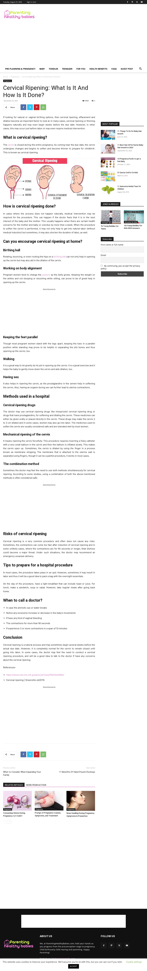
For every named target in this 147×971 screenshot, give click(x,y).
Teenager (67, 68)
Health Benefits (98, 68)
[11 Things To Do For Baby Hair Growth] (108, 135)
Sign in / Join (31, 2)
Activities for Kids (131, 222)
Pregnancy (15, 76)
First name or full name (112, 244)
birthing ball (60, 256)
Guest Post (127, 68)
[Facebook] (127, 2)
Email (103, 255)
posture (46, 274)
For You (80, 68)
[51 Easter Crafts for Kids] (108, 176)
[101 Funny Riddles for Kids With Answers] (134, 216)
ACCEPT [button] (73, 966)
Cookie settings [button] (134, 962)
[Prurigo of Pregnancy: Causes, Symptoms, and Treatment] (49, 800)
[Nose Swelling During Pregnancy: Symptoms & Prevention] (80, 801)
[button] (140, 69)
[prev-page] (5, 822)
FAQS (114, 68)
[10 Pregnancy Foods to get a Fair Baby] (108, 162)
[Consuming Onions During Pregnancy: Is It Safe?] (17, 801)
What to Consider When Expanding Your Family (22, 773)
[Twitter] (137, 2)
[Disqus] (49, 866)
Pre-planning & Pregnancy (20, 68)
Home (5, 76)
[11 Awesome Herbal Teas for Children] (108, 190)
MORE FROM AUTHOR (36, 785)
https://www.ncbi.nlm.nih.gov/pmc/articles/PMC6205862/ (35, 674)
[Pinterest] (132, 2)
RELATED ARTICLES (14, 785)
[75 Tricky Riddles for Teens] (111, 217)
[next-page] (9, 822)
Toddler (53, 68)
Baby (42, 68)
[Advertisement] (91, 14)
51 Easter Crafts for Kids (127, 173)
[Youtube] (142, 2)
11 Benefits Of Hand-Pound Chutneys (77, 772)
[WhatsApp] (43, 107)
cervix (11, 144)
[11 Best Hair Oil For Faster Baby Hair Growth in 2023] (108, 149)
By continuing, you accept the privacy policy (120, 267)
